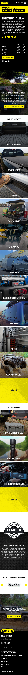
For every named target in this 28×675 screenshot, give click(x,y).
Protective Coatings (8, 652)
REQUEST (20, 11)
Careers (2, 666)
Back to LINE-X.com (5, 664)
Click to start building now (14, 106)
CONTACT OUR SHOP (14, 616)
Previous (2, 585)
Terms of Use (5, 671)
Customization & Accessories (11, 655)
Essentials (4, 658)
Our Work (4, 661)
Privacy (11, 671)
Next (26, 585)
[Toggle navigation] (25, 3)
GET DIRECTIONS (8, 57)
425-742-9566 (9, 37)
